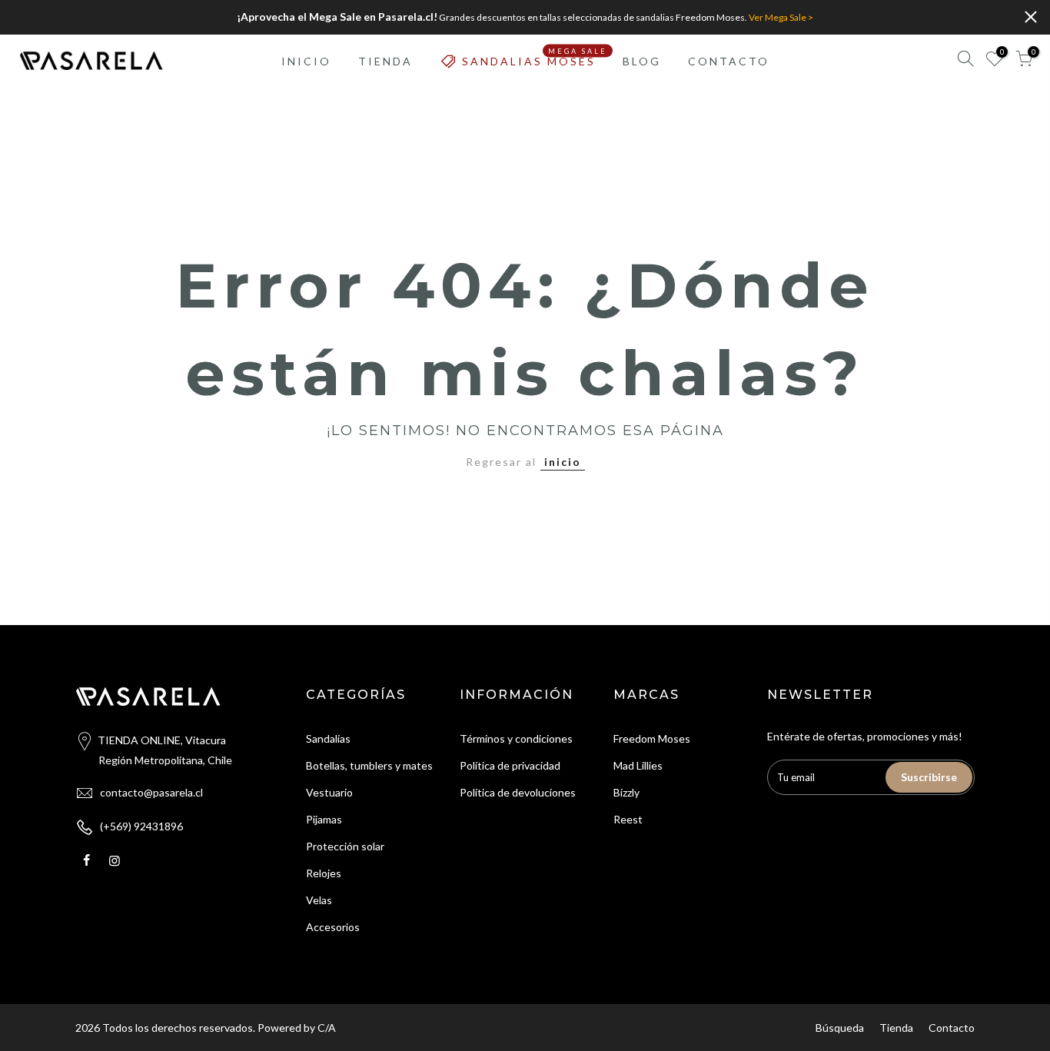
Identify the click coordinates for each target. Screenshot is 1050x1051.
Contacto (952, 1027)
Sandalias (328, 738)
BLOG (642, 61)
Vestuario (329, 792)
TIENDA (385, 61)
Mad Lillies (638, 765)
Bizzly (626, 792)
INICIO (306, 61)
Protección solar (345, 846)
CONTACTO (728, 61)
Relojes (323, 873)
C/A (326, 1027)
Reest (628, 819)
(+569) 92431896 (141, 826)
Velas (319, 899)
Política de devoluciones (518, 792)
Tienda (896, 1027)
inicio (562, 461)
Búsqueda (840, 1027)
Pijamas (324, 819)
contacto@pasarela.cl (151, 792)
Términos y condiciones (516, 738)
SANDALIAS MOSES (535, 57)
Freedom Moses (651, 738)
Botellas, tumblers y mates (369, 765)
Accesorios (333, 926)
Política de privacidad (510, 765)
